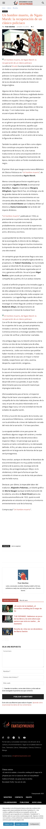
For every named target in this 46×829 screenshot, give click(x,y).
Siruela (14, 66)
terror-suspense (16, 546)
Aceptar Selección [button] (21, 824)
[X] (9, 558)
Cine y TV (5, 621)
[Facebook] (4, 558)
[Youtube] (24, 738)
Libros (9, 8)
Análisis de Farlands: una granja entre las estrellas (17, 779)
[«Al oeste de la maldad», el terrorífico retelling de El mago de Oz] (7, 608)
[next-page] (7, 639)
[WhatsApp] (19, 558)
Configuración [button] (34, 824)
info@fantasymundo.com (21, 756)
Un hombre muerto (31, 172)
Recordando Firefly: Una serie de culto (14, 782)
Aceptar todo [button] (8, 824)
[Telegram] (24, 558)
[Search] (43, 3)
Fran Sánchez (10, 27)
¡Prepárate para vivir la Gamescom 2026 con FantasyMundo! (20, 775)
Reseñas (15, 8)
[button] (3, 3)
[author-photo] (23, 580)
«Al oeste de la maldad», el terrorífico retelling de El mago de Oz (28, 608)
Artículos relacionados (10, 600)
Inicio (3, 8)
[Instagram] (8, 738)
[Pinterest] (14, 558)
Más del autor (23, 600)
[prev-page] (3, 639)
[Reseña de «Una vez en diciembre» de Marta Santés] (7, 631)
